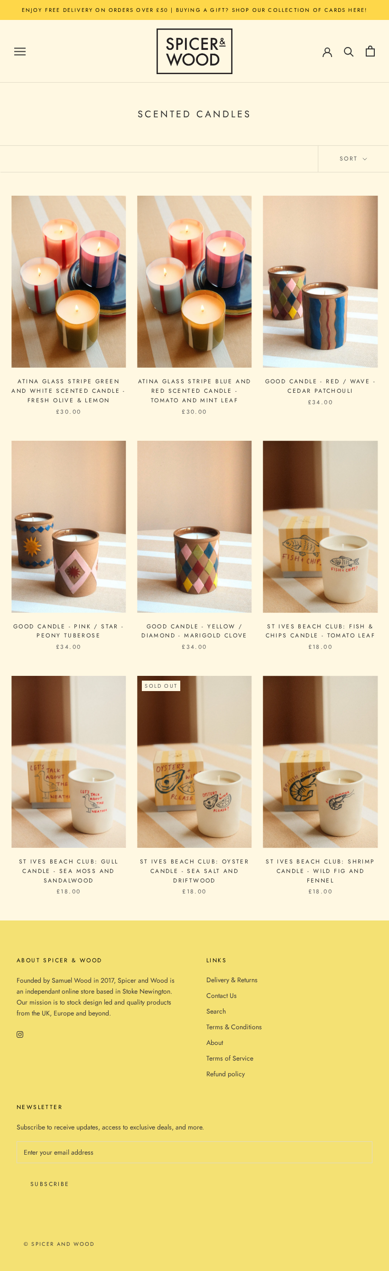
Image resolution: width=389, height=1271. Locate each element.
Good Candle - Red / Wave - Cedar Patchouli (320, 386)
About (214, 1042)
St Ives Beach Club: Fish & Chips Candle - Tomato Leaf (320, 631)
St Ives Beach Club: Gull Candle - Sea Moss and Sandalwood (69, 871)
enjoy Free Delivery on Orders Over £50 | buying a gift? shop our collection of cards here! (195, 10)
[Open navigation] (20, 51)
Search (216, 1011)
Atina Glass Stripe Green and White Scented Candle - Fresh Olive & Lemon (68, 391)
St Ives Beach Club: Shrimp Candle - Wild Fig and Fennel (320, 871)
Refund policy (225, 1074)
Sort (350, 158)
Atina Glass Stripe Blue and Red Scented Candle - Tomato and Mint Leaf (194, 391)
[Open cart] (370, 51)
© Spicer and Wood (59, 1244)
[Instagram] (20, 1033)
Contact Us (221, 995)
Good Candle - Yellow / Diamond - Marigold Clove (194, 631)
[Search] (349, 51)
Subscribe (50, 1184)
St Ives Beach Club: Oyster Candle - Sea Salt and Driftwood (194, 871)
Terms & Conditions (234, 1027)
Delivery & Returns (232, 980)
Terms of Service (229, 1058)
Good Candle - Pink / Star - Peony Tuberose (68, 631)
